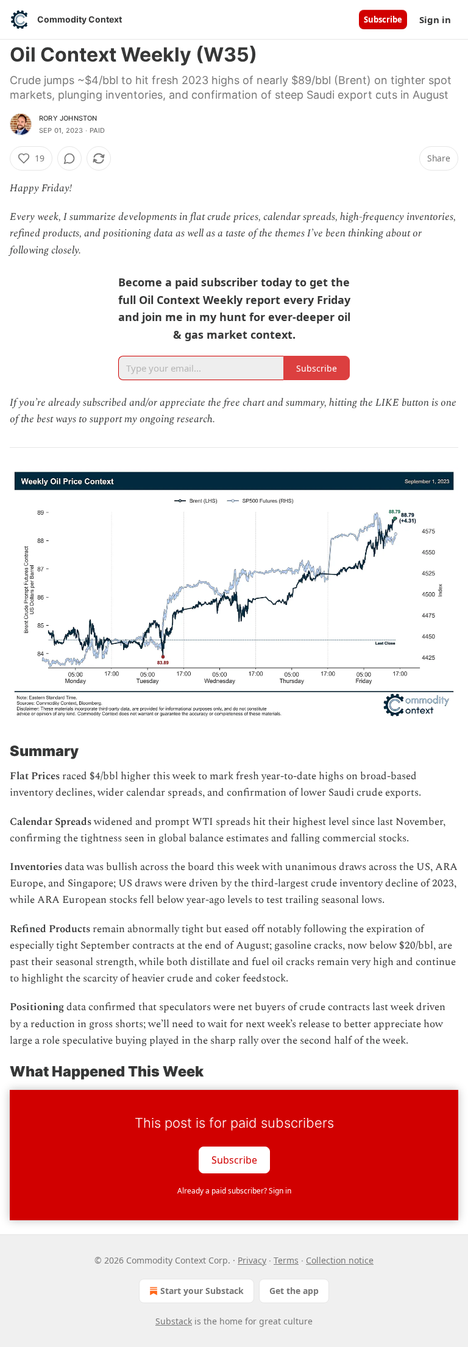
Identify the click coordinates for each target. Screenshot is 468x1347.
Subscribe (383, 19)
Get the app (294, 1290)
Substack (173, 1321)
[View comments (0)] (69, 158)
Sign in (435, 19)
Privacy (252, 1260)
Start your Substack (202, 1290)
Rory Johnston (68, 118)
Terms (286, 1260)
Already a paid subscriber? (234, 1191)
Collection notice (340, 1260)
